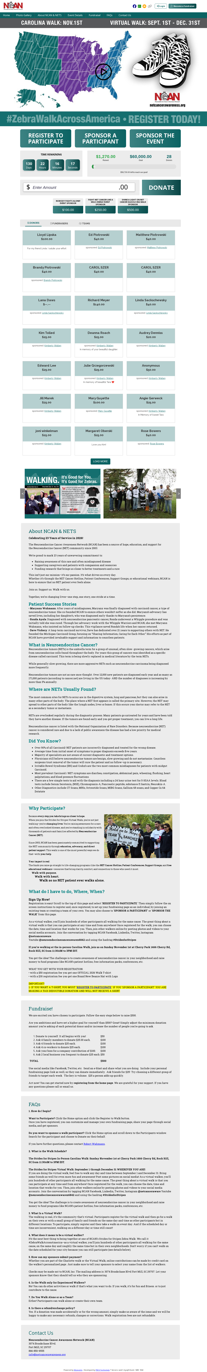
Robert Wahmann (94, 1143)
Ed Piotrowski (105, 247)
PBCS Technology (103, 1370)
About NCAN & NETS (50, 15)
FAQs (109, 15)
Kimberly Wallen (52, 345)
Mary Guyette (105, 411)
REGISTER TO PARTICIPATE (94, 987)
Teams (86, 223)
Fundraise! (94, 15)
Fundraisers (60, 223)
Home (6, 15)
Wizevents (78, 1370)
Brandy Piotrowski (53, 280)
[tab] (33, 223)
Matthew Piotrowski (157, 247)
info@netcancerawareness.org (47, 1354)
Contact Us (125, 15)
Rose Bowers (157, 443)
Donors (34, 223)
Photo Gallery (24, 15)
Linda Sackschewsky (53, 313)
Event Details (75, 15)
